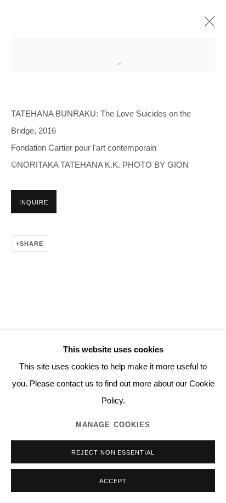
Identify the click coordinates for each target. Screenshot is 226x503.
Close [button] (207, 24)
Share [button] (31, 243)
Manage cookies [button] (113, 425)
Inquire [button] (33, 202)
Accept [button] (113, 481)
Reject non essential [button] (113, 452)
